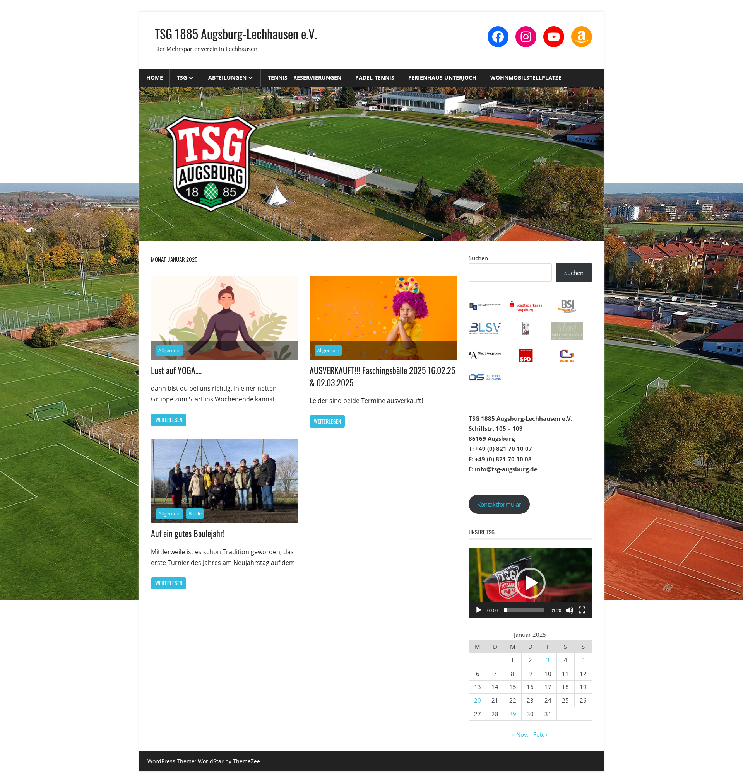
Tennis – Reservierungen (304, 77)
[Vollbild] (582, 610)
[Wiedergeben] (479, 610)
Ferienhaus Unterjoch (442, 77)
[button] (530, 583)
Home (154, 77)
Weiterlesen (168, 420)
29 (512, 714)
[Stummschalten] (570, 610)
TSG (182, 77)
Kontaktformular (499, 504)
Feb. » (541, 734)
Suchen (478, 258)
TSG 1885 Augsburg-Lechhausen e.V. (236, 33)
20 (477, 700)
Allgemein (169, 350)
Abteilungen (227, 77)
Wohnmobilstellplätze (526, 77)
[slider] (524, 610)
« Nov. (520, 734)
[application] (530, 583)
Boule (195, 513)
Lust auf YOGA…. (176, 370)
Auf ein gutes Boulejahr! (188, 533)
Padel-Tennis (374, 77)
